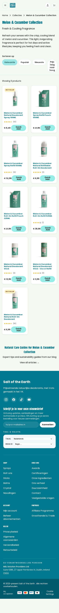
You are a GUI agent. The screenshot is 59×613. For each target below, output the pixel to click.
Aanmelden (48, 424)
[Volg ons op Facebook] (13, 399)
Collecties (17, 15)
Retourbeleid (10, 550)
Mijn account (10, 510)
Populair (25, 62)
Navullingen (9, 493)
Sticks (6, 478)
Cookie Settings (50, 592)
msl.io (6, 573)
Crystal (7, 488)
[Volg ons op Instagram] (6, 399)
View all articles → (29, 362)
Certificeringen (40, 473)
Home (5, 15)
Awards (36, 468)
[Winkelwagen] (54, 5)
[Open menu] (5, 5)
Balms (6, 483)
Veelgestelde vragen (43, 498)
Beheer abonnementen (11, 517)
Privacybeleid (10, 531)
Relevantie (10, 62)
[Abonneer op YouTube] (29, 399)
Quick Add (18, 128)
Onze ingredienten (42, 478)
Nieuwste (39, 62)
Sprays (7, 468)
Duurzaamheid (39, 488)
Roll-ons (7, 473)
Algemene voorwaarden (10, 538)
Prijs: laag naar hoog (52, 66)
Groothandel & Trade (43, 515)
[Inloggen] (47, 5)
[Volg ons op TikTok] (21, 399)
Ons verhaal (38, 483)
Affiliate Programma (43, 510)
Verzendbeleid (11, 545)
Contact (36, 493)
